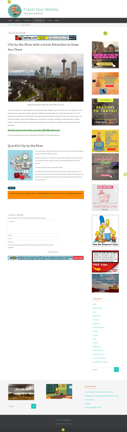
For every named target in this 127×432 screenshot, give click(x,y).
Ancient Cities (97, 308)
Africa (95, 304)
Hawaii (95, 335)
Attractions (97, 316)
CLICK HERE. (46, 196)
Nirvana (63, 424)
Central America (98, 327)
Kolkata (87, 403)
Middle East (97, 346)
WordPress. (69, 424)
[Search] (116, 369)
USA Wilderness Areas (100, 362)
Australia (96, 320)
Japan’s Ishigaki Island (93, 407)
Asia (94, 312)
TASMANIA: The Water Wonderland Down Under (102, 396)
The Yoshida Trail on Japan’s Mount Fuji (99, 392)
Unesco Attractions (99, 358)
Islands (95, 343)
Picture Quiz (15, 25)
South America (98, 350)
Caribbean (96, 323)
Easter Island (89, 400)
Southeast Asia (98, 354)
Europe (95, 331)
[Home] (9, 25)
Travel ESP (60, 420)
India (94, 339)
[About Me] (9, 1)
